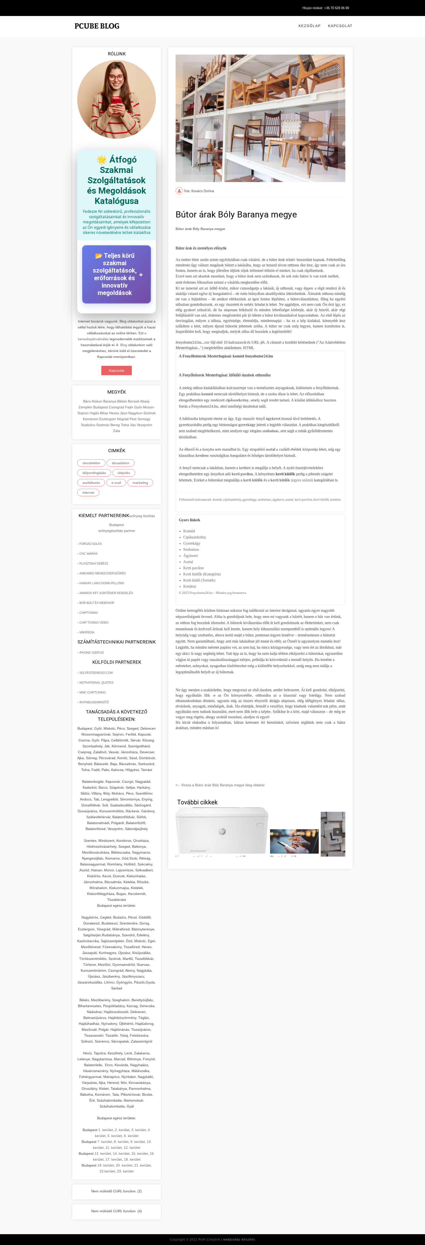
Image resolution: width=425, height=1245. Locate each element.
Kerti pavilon (193, 568)
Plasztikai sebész (93, 563)
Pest (133, 419)
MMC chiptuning (92, 692)
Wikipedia (86, 632)
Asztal (188, 562)
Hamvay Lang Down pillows (101, 583)
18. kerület (132, 1159)
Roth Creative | (226, 1239)
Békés (122, 401)
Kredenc (190, 586)
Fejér (129, 407)
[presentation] (337, 832)
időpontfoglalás (94, 473)
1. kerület (105, 1130)
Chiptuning (88, 613)
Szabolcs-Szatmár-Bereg (101, 425)
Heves (114, 413)
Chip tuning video (93, 622)
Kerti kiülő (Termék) (199, 580)
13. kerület (102, 1153)
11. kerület (114, 1148)
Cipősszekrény (194, 537)
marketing (140, 483)
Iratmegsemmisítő (94, 702)
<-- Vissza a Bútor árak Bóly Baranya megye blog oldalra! (220, 785)
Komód (189, 531)
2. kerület (122, 1130)
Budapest (101, 407)
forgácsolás (90, 544)
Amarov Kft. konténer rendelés (106, 593)
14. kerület (121, 1153)
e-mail (116, 483)
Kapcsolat (340, 26)
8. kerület (121, 1142)
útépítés (124, 473)
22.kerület (107, 1171)
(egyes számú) (292, 480)
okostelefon (91, 463)
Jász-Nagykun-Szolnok (138, 413)
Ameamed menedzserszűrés (102, 573)
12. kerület (132, 1148)
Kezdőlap (310, 26)
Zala (116, 431)
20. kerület (124, 1165)
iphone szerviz (91, 652)
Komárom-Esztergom (100, 419)
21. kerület (142, 1165)
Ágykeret (190, 555)
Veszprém (144, 425)
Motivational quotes (96, 682)
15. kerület (139, 1153)
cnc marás (88, 553)
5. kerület (114, 1136)
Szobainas (191, 549)
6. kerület (131, 1136)
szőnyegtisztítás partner (116, 531)
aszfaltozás (91, 483)
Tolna (125, 425)
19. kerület (105, 1165)
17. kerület (114, 1159)
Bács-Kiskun (93, 401)
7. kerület (104, 1142)
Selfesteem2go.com (96, 673)
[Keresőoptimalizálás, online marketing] (96, 32)
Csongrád (117, 407)
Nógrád (123, 419)
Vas (133, 425)
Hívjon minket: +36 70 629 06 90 (326, 8)
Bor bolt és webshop (96, 603)
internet (88, 492)
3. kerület (138, 1130)
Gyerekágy (191, 543)
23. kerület (125, 1171)
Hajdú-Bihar (99, 413)
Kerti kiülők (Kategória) (202, 574)
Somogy (143, 419)
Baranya (110, 401)
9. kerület (137, 1142)
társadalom (120, 463)
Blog (123, 345)
